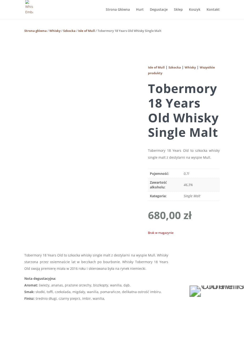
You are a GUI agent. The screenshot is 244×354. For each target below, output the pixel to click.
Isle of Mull (86, 31)
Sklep (178, 10)
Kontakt (213, 10)
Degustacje (159, 10)
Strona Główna (118, 10)
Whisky (55, 31)
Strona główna (35, 31)
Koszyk (194, 10)
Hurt (140, 10)
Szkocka (69, 31)
